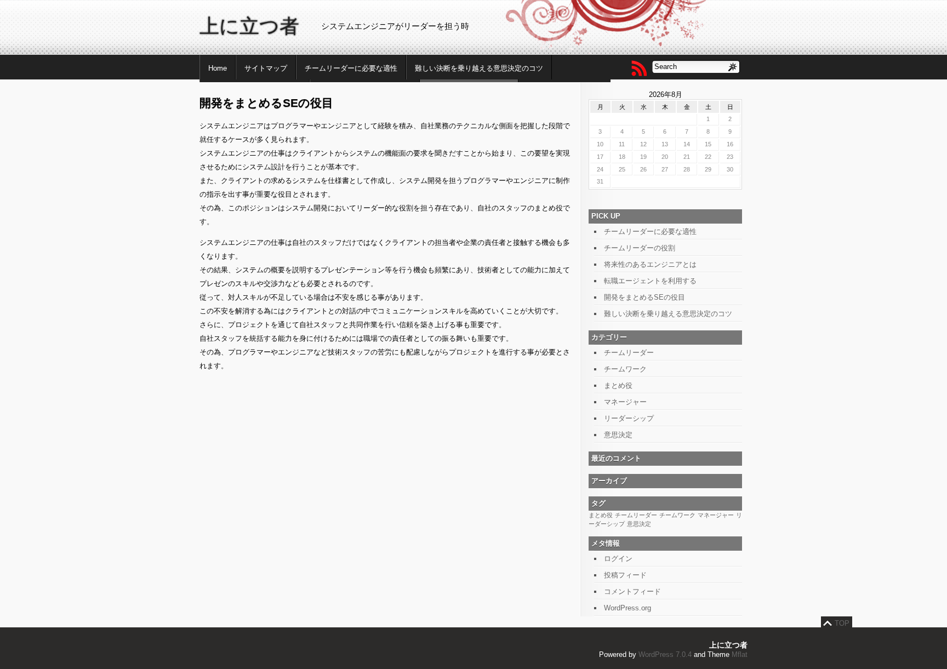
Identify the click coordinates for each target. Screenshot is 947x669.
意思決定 (618, 435)
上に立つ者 (249, 26)
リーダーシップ (629, 418)
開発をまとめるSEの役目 (644, 297)
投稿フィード (625, 575)
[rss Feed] (638, 68)
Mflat (740, 654)
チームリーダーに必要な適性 (351, 68)
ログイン (618, 558)
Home (217, 68)
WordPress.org (627, 608)
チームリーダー (629, 352)
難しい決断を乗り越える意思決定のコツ (479, 68)
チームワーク (625, 369)
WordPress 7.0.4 (665, 654)
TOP (842, 623)
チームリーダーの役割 (639, 248)
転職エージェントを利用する (650, 281)
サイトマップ (265, 68)
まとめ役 (618, 385)
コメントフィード (632, 591)
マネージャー (625, 402)
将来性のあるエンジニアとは (650, 264)
